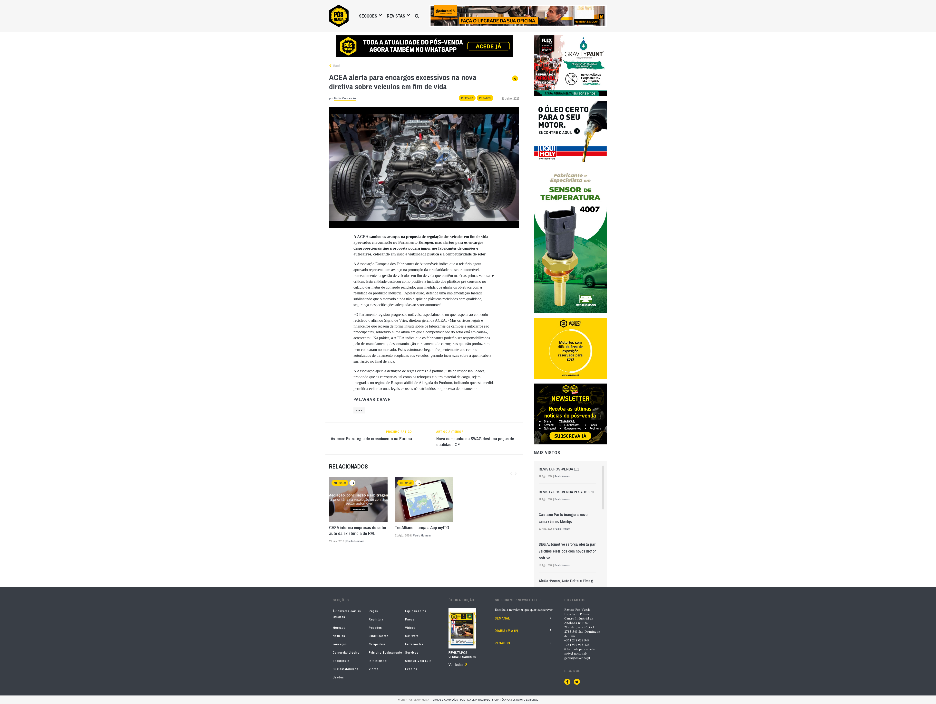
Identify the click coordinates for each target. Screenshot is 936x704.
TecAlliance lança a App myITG (422, 528)
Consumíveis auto (418, 661)
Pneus (409, 619)
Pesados (485, 98)
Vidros (374, 669)
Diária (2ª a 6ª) (506, 631)
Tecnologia (341, 661)
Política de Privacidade (475, 699)
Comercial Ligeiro (346, 652)
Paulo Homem (355, 541)
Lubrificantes (379, 636)
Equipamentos (415, 611)
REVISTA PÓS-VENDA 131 (559, 469)
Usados (338, 677)
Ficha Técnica (501, 699)
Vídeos (410, 628)
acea (359, 410)
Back (336, 66)
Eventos (411, 669)
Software (412, 636)
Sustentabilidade (346, 669)
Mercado (467, 98)
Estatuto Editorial (525, 699)
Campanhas (377, 644)
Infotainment (378, 661)
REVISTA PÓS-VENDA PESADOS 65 (566, 492)
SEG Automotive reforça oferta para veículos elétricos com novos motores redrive (569, 551)
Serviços (412, 652)
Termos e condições (444, 699)
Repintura (376, 619)
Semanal (502, 618)
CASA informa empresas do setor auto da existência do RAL (358, 530)
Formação (340, 644)
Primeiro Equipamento (385, 652)
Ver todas (455, 664)
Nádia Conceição (345, 98)
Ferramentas (414, 644)
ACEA (363, 237)
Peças (373, 611)
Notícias (339, 636)
